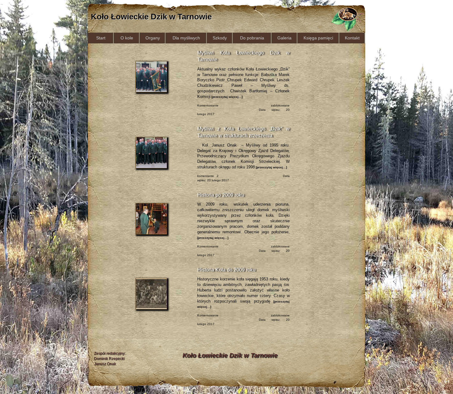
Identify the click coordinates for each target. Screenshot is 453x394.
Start (100, 37)
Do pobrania (252, 37)
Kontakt (352, 37)
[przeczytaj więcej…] (226, 96)
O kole (126, 37)
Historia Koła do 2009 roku (226, 269)
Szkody (220, 37)
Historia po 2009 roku (220, 195)
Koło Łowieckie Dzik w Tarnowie (151, 16)
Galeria (284, 37)
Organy (152, 37)
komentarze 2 (207, 176)
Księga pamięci (318, 37)
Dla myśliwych (186, 37)
